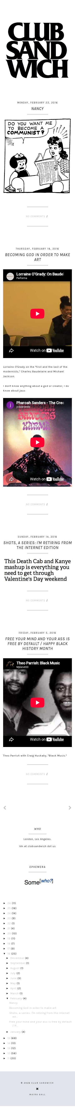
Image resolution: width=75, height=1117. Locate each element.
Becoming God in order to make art (37, 257)
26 (10, 903)
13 (9, 1048)
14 (9, 1043)
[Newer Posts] (4, 808)
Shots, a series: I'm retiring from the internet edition (37, 545)
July (13, 973)
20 (10, 933)
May (13, 983)
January (16, 1031)
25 (10, 908)
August (15, 968)
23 (10, 918)
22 (10, 923)
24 (10, 913)
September (18, 963)
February (16, 998)
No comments (36, 216)
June (14, 978)
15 (9, 1038)
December (17, 958)
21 (9, 928)
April (13, 988)
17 (9, 948)
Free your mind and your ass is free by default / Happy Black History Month (37, 643)
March (15, 993)
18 (9, 943)
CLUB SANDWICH (42, 1083)
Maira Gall (37, 1094)
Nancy (37, 108)
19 (9, 938)
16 (9, 953)
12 (9, 1053)
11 (9, 1058)
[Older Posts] (70, 808)
